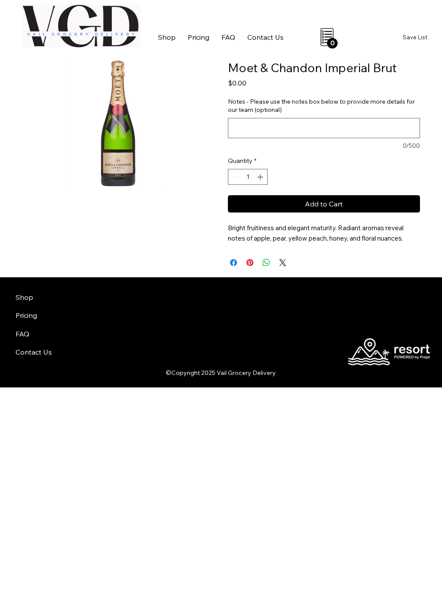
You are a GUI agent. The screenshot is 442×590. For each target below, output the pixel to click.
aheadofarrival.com (270, 337)
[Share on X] (283, 262)
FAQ (22, 334)
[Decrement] (234, 176)
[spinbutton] (248, 176)
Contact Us (34, 352)
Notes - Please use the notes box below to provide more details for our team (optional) (321, 106)
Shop (24, 297)
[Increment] (261, 176)
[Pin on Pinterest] (250, 262)
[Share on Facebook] (233, 262)
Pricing (26, 315)
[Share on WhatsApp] (266, 262)
